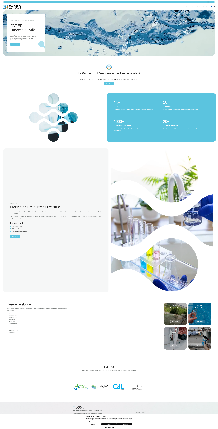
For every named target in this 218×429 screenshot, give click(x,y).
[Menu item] (211, 7)
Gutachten (200, 332)
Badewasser (200, 307)
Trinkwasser (175, 332)
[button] (208, 2)
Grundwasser (175, 307)
